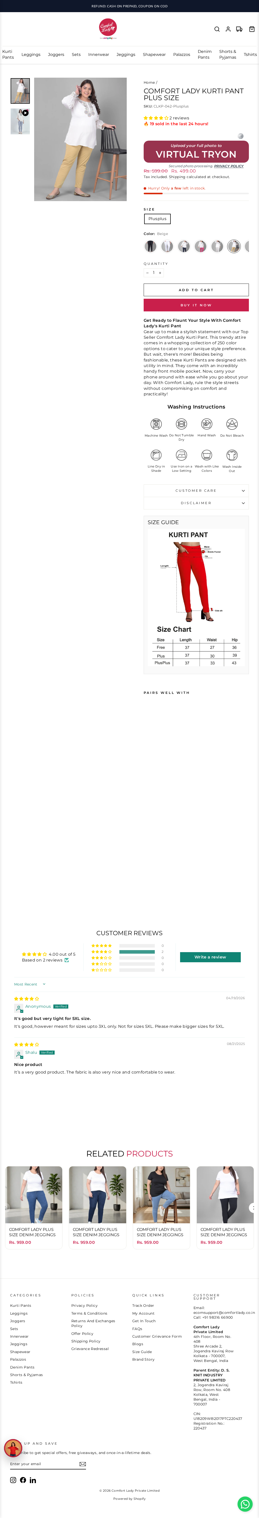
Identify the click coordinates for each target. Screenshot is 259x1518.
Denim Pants (205, 54)
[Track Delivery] (239, 29)
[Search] (217, 29)
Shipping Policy (86, 1341)
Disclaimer (196, 503)
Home (149, 82)
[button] (156, 118)
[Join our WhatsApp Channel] (245, 1504)
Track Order (143, 1305)
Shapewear (154, 54)
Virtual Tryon (196, 154)
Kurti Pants (8, 54)
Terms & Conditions (89, 1313)
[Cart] (251, 29)
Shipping (177, 177)
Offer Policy (82, 1334)
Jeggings (126, 54)
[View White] (167, 246)
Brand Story (143, 1359)
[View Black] (150, 246)
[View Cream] (217, 246)
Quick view (33, 1212)
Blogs (137, 1344)
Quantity (156, 264)
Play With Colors (129, 6)
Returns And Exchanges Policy (93, 1323)
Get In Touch (144, 1321)
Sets (76, 54)
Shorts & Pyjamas (227, 54)
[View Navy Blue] (184, 246)
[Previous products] (5, 1208)
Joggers (56, 54)
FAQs (137, 1329)
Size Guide (142, 1352)
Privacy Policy (229, 166)
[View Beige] (234, 246)
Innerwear (98, 54)
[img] (26, 998)
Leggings (30, 54)
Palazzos (181, 54)
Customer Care (196, 491)
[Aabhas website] (241, 136)
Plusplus (157, 218)
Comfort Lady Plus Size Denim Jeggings (32, 1232)
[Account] (228, 29)
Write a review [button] (210, 957)
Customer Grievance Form (157, 1336)
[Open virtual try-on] (13, 1448)
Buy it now (196, 305)
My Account (143, 1313)
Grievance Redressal (90, 1349)
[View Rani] (200, 246)
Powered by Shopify (129, 1499)
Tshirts (250, 54)
